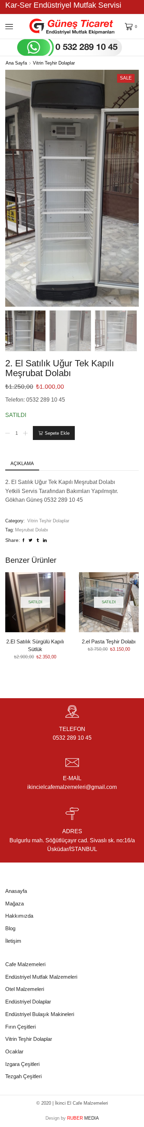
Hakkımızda (19, 916)
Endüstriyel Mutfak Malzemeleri (41, 977)
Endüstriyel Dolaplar (28, 1002)
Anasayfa (16, 891)
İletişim (13, 941)
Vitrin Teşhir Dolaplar (54, 63)
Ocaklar (14, 1051)
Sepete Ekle (57, 433)
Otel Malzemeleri (24, 989)
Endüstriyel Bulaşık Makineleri (39, 1014)
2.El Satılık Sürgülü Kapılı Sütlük (35, 645)
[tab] (22, 463)
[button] (14, 190)
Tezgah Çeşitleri (23, 1076)
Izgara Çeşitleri (22, 1064)
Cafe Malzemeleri (25, 964)
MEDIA (83, 1118)
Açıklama (22, 463)
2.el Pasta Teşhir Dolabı (109, 641)
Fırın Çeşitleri (20, 1027)
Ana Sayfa (16, 63)
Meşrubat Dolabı (31, 529)
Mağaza (14, 903)
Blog (10, 928)
